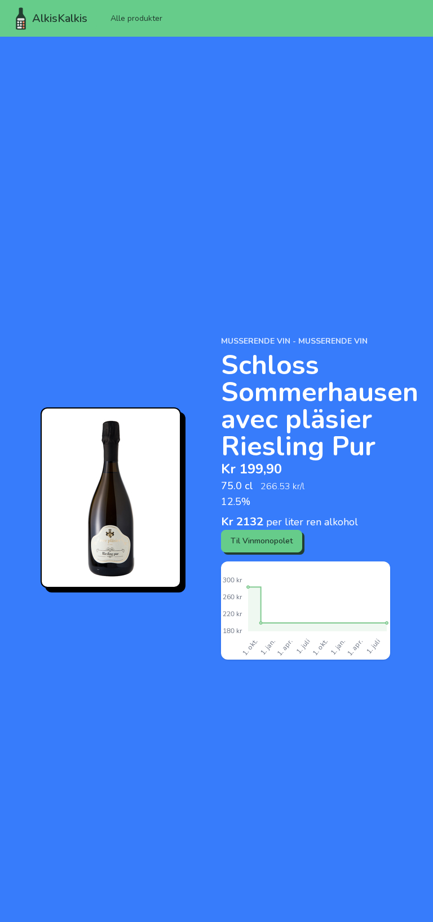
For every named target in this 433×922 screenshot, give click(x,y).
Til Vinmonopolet (262, 540)
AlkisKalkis (59, 18)
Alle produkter (136, 18)
